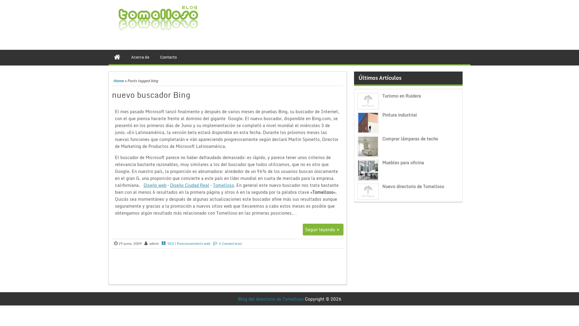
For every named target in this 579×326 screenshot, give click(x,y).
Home (118, 81)
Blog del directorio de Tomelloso (271, 299)
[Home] (117, 57)
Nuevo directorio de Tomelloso (413, 186)
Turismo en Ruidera (401, 95)
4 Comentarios (230, 243)
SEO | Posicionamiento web (188, 243)
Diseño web (155, 185)
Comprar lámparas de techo (410, 138)
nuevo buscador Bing (151, 94)
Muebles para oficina (403, 162)
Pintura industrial (399, 114)
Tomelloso (223, 185)
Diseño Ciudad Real (189, 185)
